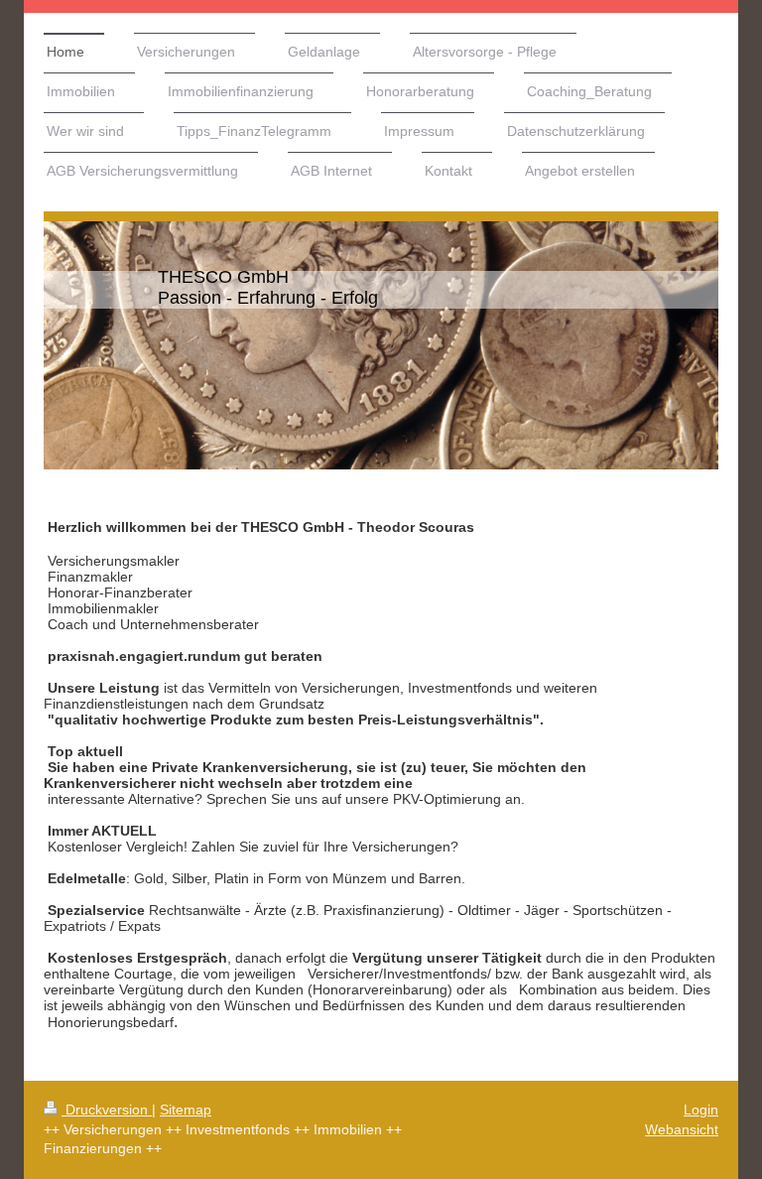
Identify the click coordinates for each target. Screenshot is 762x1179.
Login (701, 1109)
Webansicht (681, 1129)
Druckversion (107, 1109)
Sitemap (185, 1109)
